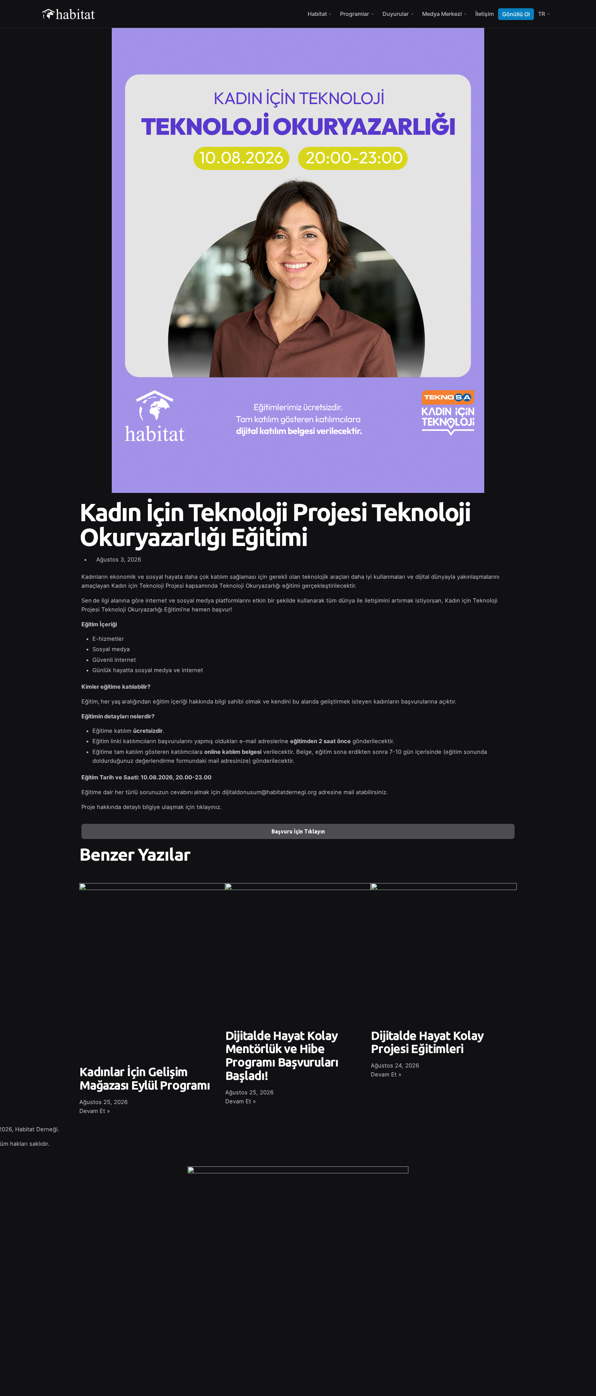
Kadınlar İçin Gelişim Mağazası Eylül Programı (144, 1078)
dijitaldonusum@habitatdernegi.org (269, 792)
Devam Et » (94, 1110)
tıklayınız (208, 806)
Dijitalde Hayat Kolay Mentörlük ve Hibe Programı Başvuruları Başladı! (281, 1055)
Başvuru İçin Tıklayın (298, 831)
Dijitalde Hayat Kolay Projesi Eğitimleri (427, 1042)
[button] (306, 553)
